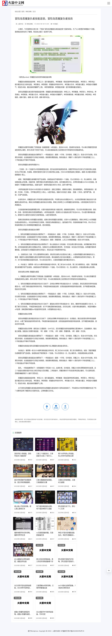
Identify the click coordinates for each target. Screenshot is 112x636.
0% (109, 570)
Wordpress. (34, 631)
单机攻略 (28, 11)
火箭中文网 (56, 631)
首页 (22, 11)
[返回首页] (14, 3)
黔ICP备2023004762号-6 (75, 631)
